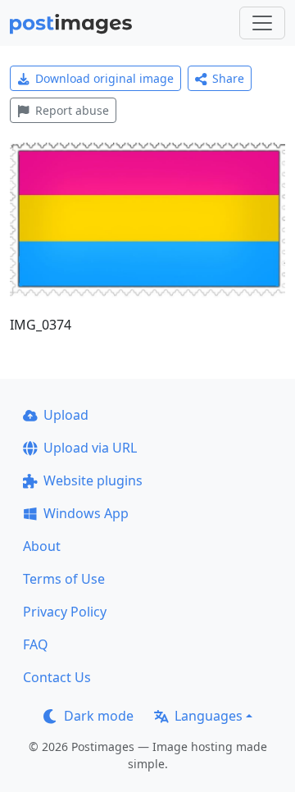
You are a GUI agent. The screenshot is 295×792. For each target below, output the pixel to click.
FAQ (35, 644)
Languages (209, 716)
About (42, 546)
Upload (65, 415)
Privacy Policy (65, 612)
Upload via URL (90, 448)
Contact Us (57, 677)
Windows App (86, 513)
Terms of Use (64, 579)
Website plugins (93, 480)
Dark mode (99, 716)
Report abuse (72, 110)
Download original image (104, 78)
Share (228, 78)
